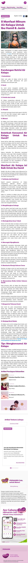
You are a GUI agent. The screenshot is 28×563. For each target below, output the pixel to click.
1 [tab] (10, 468)
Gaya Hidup (20, 7)
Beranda (3, 7)
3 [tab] (14, 468)
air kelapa (9, 53)
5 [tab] (17, 468)
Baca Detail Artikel (20, 462)
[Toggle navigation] (25, 2)
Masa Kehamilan (11, 7)
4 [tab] (15, 468)
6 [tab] (18, 468)
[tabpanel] (14, 446)
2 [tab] (13, 468)
